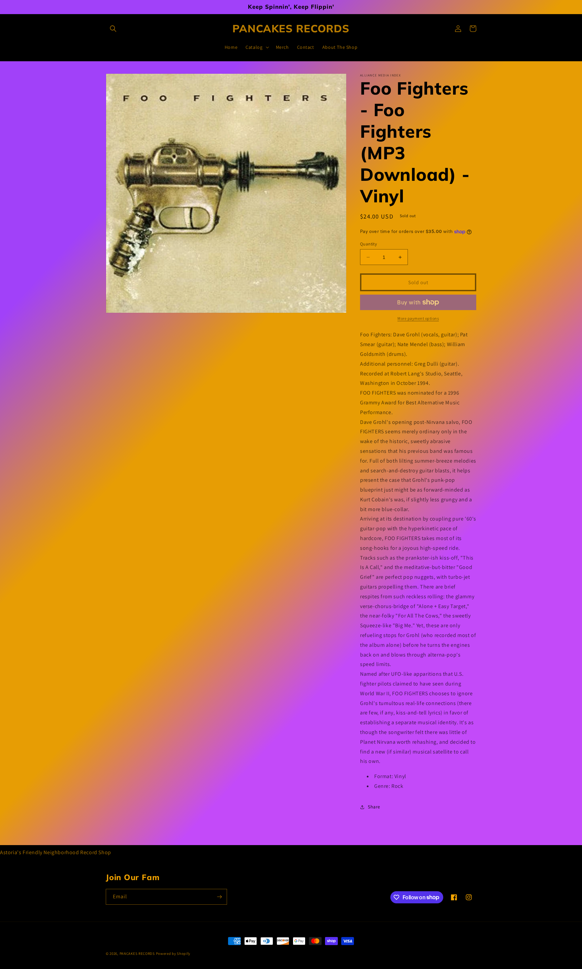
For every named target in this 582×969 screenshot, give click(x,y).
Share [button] (374, 807)
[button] (113, 28)
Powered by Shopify (173, 953)
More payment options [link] (418, 318)
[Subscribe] (219, 897)
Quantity (368, 244)
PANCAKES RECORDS (137, 953)
